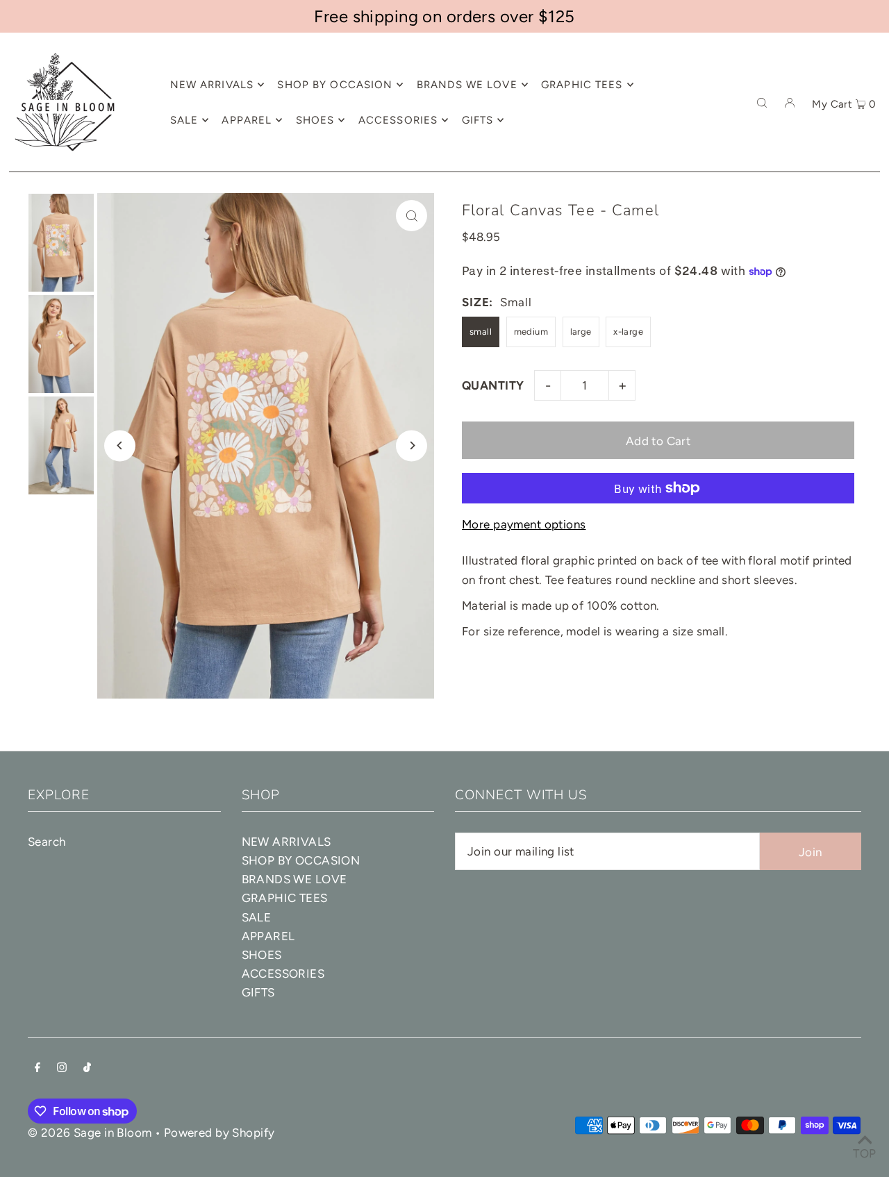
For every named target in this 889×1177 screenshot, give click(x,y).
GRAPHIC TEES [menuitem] (582, 84)
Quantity (493, 385)
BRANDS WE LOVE (294, 879)
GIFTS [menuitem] (478, 120)
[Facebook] (37, 1068)
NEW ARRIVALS (286, 842)
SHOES (262, 955)
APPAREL (268, 936)
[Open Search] (762, 102)
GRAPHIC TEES (285, 898)
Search (47, 842)
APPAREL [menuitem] (247, 120)
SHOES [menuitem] (315, 120)
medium (531, 331)
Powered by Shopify (219, 1133)
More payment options (524, 524)
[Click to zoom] (411, 215)
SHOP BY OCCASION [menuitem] (334, 84)
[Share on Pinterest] (871, 307)
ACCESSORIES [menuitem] (398, 120)
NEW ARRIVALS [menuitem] (212, 84)
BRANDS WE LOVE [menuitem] (467, 84)
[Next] (411, 445)
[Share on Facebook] (871, 238)
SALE (257, 917)
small (481, 331)
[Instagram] (62, 1068)
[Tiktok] (87, 1068)
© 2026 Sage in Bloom (90, 1133)
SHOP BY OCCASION (301, 860)
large (581, 331)
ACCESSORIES (283, 973)
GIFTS (258, 992)
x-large (628, 331)
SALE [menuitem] (184, 120)
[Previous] (119, 445)
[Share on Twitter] (871, 273)
